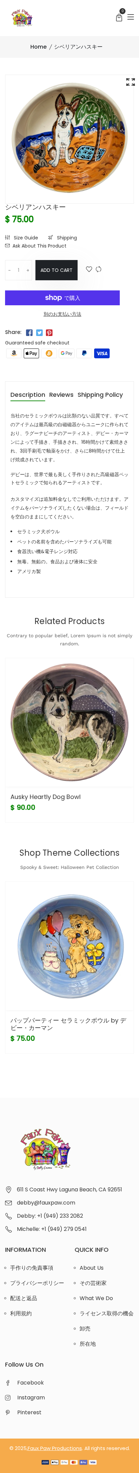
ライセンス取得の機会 (107, 1313)
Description (27, 395)
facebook (30, 1383)
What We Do (96, 1298)
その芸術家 (93, 1283)
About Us (92, 1268)
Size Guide (25, 237)
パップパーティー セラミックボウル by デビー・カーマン (68, 1024)
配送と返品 (23, 1298)
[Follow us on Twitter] (39, 333)
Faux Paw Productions (55, 1448)
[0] (119, 18)
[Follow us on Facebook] (29, 333)
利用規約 (21, 1313)
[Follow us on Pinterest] (49, 333)
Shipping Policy (100, 395)
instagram (31, 1397)
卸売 (85, 1329)
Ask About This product (39, 245)
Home (38, 47)
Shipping (66, 237)
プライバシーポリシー (37, 1283)
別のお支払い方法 (62, 314)
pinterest (29, 1412)
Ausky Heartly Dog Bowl (45, 797)
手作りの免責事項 (31, 1268)
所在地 (88, 1344)
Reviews (61, 395)
